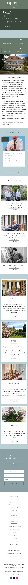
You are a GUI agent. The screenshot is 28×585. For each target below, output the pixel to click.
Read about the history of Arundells (13, 123)
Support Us (14, 510)
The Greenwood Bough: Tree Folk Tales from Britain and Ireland (14, 156)
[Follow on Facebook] (11, 578)
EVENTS (21, 44)
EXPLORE (14, 317)
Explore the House (14, 502)
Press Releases (14, 556)
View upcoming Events (14, 550)
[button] (5, 172)
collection (14, 383)
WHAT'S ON (14, 441)
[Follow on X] (14, 578)
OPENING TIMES (7, 44)
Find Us (14, 532)
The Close (14, 538)
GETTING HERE (7, 52)
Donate (14, 515)
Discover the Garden (14, 505)
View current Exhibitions (14, 553)
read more (14, 210)
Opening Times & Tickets (14, 526)
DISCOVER (14, 359)
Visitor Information (14, 529)
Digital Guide (14, 541)
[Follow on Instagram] (17, 578)
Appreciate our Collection (14, 507)
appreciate (14, 401)
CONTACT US (20, 52)
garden (14, 341)
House (14, 299)
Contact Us (14, 535)
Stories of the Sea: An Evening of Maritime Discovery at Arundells (14, 206)
